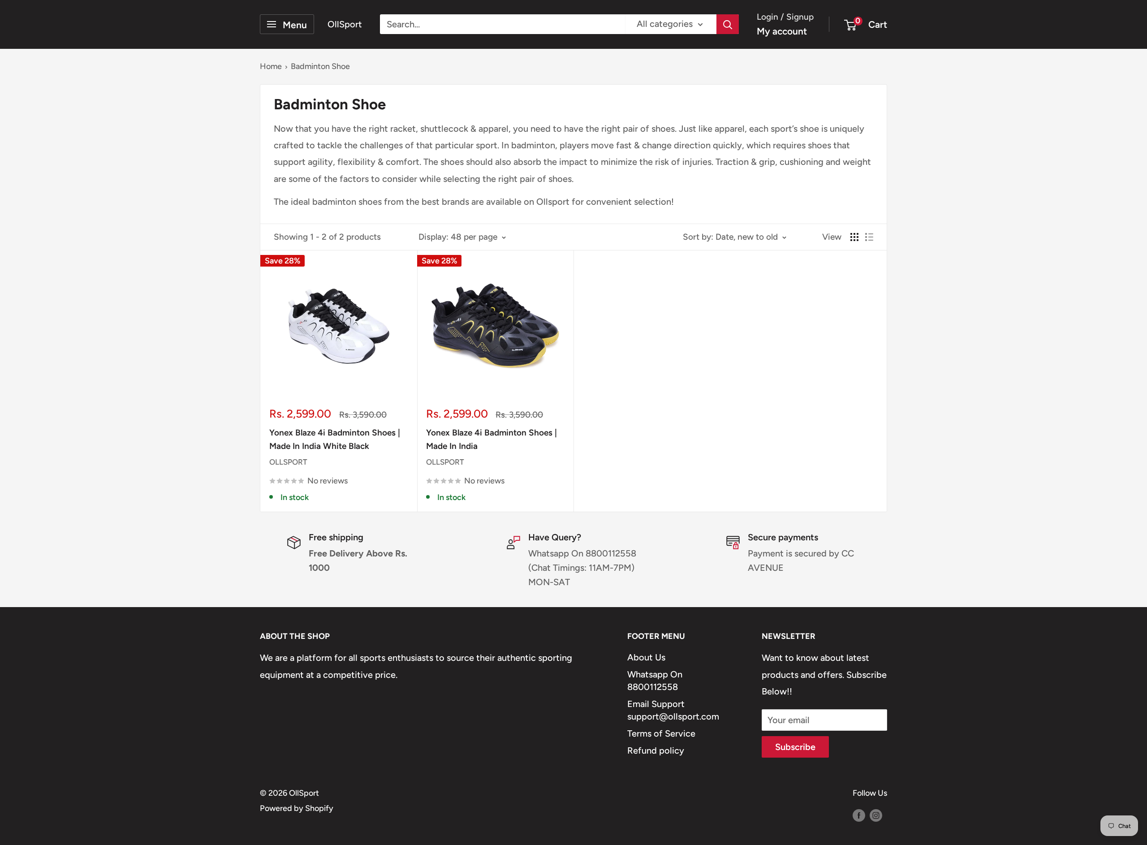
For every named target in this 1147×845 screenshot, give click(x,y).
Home (271, 66)
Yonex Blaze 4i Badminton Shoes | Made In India (491, 439)
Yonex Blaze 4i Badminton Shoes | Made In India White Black (334, 439)
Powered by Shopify (296, 808)
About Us (646, 657)
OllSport (288, 461)
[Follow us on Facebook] (859, 815)
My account (782, 31)
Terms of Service (661, 733)
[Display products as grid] (854, 237)
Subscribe (795, 747)
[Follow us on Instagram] (876, 815)
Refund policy (655, 750)
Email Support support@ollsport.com (673, 710)
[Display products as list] (869, 237)
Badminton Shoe (320, 66)
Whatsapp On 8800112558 (654, 680)
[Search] (727, 24)
